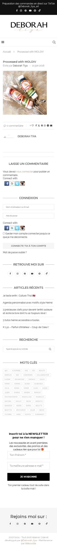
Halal (7, 388)
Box (17, 375)
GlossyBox (38, 384)
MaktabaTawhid (11, 397)
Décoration (19, 379)
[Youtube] (30, 10)
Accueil (7, 51)
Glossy (27, 384)
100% (6, 370)
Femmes (17, 384)
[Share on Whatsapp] (45, 125)
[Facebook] (17, 10)
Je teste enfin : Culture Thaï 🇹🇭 (19, 295)
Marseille (40, 397)
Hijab (35, 388)
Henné (26, 388)
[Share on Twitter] (39, 125)
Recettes (8, 410)
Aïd (33, 370)
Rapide (18, 405)
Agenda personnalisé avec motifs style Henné (27, 302)
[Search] (54, 42)
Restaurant (21, 410)
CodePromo (27, 375)
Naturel (8, 401)
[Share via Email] (51, 125)
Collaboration (43, 375)
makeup (37, 392)
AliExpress (16, 370)
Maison (27, 392)
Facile (42, 379)
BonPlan (8, 375)
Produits (39, 401)
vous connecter (24, 171)
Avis (26, 370)
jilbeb (7, 392)
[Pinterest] (26, 10)
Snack (41, 410)
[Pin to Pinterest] (42, 125)
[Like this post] (33, 125)
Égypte (28, 414)
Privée (28, 401)
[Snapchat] (35, 10)
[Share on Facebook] (36, 125)
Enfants (31, 379)
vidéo (18, 414)
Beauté (42, 370)
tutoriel (8, 414)
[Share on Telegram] (48, 125)
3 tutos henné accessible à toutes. (21, 320)
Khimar (17, 392)
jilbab (44, 388)
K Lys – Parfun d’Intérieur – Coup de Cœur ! (26, 327)
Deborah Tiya (20, 65)
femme (7, 384)
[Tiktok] (39, 10)
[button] (7, 182)
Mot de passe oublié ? (15, 252)
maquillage (27, 397)
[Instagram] (21, 10)
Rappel (28, 405)
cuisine (7, 379)
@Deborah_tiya (29, 540)
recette (39, 405)
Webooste (30, 543)
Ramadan (8, 405)
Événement (39, 414)
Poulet (19, 401)
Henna (16, 388)
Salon (32, 410)
